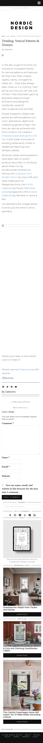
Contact (26, 736)
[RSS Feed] (34, 515)
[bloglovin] (25, 515)
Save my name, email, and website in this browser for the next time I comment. (20, 488)
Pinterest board (27, 369)
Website (6, 476)
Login (35, 736)
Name (6, 457)
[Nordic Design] (21, 23)
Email (6, 466)
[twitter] (10, 515)
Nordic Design (15, 735)
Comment (8, 423)
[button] (40, 3)
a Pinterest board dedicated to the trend (19, 136)
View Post (22, 614)
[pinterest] (30, 515)
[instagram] (15, 515)
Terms (16, 736)
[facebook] (20, 515)
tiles (17, 166)
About (28, 735)
